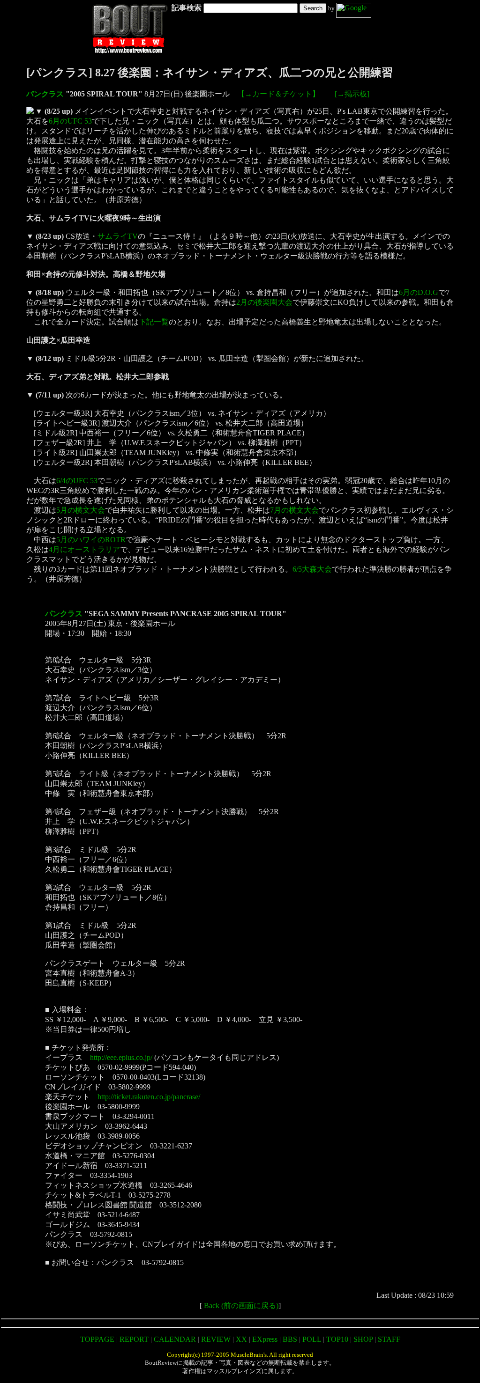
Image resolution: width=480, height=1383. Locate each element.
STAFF (389, 1339)
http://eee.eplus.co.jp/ (121, 1057)
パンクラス (45, 94)
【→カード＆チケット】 (278, 94)
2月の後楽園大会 (264, 302)
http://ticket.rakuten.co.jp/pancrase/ (149, 1097)
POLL (311, 1339)
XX (241, 1339)
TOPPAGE (97, 1339)
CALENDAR (175, 1339)
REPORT (134, 1339)
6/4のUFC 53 (77, 481)
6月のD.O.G (418, 292)
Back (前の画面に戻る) (241, 1305)
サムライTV (118, 236)
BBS (290, 1339)
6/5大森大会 (312, 569)
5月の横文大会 (80, 510)
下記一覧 (154, 322)
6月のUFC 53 (70, 121)
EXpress (265, 1339)
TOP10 (337, 1339)
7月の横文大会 (294, 510)
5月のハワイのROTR (91, 540)
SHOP (363, 1339)
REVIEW (216, 1339)
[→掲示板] (352, 94)
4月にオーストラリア (84, 549)
